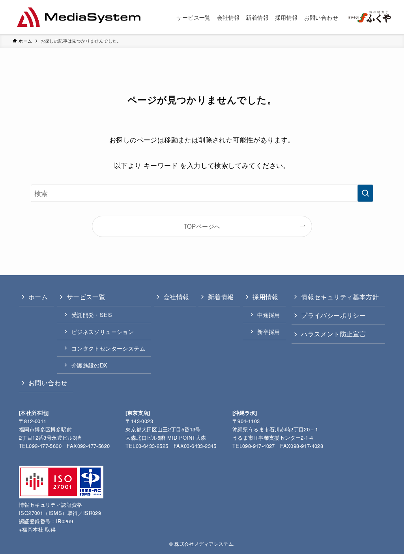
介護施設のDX (89, 365)
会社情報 (176, 296)
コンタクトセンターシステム (108, 348)
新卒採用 (268, 331)
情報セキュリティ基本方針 (340, 296)
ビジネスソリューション (102, 331)
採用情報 (265, 296)
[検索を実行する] (365, 193)
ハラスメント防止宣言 (333, 333)
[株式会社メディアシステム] (79, 17)
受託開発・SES (91, 314)
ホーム (38, 296)
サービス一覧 (86, 296)
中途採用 (268, 314)
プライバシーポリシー (333, 315)
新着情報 (221, 296)
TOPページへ (202, 226)
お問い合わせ (47, 382)
